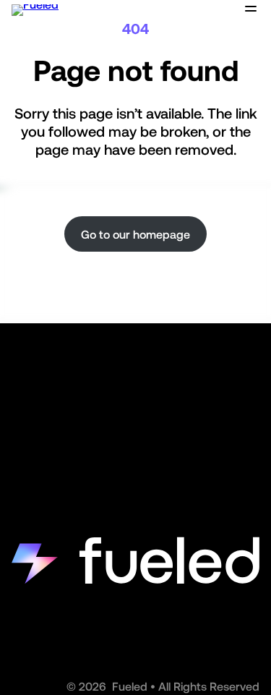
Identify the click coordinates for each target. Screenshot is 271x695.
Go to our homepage (135, 234)
